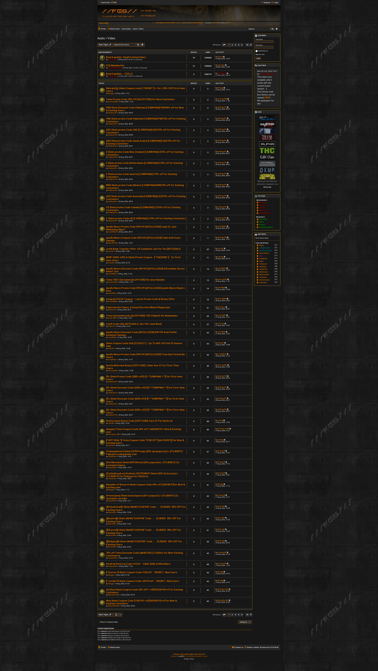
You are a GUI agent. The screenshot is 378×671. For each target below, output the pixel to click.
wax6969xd (112, 232)
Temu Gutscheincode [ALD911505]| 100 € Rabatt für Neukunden (141, 315)
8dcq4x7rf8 (112, 243)
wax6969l (111, 293)
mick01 (111, 251)
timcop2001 (112, 371)
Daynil (220, 57)
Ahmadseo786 (113, 434)
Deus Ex (139, 60)
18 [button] (247, 45)
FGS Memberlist (115, 65)
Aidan (261, 261)
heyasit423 (112, 558)
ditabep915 (112, 113)
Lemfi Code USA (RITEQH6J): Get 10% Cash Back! (134, 324)
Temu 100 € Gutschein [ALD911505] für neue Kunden (135, 279)
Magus (261, 245)
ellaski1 (111, 348)
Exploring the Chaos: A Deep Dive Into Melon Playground (138, 307)
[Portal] (150, 10)
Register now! (260, 54)
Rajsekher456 (113, 595)
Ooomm (262, 224)
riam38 (110, 423)
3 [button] (235, 45)
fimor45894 (112, 301)
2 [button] (232, 45)
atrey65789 (263, 269)
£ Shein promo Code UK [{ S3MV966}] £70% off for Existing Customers (146, 218)
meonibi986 (112, 102)
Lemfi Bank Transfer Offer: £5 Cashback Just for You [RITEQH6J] (143, 249)
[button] (224, 45)
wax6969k (112, 337)
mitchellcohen (264, 280)
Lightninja (262, 266)
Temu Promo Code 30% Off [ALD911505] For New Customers (140, 99)
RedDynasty (263, 272)
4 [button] (238, 45)
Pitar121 (111, 326)
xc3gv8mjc (112, 360)
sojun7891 (112, 318)
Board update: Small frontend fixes (126, 57)
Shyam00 (111, 456)
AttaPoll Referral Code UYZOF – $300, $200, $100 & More (138, 564)
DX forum (267, 187)
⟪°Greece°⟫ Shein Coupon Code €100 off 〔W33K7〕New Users (141, 572)
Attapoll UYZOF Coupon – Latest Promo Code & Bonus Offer (140, 299)
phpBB (181, 656)
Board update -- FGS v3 (119, 73)
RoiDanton (263, 210)
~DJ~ (261, 256)
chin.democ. (263, 219)
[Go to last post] (224, 57)
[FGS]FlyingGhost (265, 250)
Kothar (261, 222)
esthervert (263, 282)
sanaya (111, 263)
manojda (221, 65)
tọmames (112, 310)
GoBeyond (263, 264)
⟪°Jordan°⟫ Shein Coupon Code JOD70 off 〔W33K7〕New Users (142, 581)
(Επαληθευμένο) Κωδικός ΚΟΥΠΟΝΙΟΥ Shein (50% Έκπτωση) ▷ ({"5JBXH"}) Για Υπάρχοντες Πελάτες (142, 475)
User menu (261, 35)
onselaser (263, 277)
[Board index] (119, 14)
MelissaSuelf (264, 274)
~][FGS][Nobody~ (115, 68)
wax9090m (112, 274)
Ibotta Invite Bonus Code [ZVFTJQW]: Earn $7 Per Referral (139, 421)
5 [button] (241, 45)
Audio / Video (106, 38)
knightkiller (263, 258)
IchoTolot (262, 205)
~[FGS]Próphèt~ (265, 248)
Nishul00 (111, 512)
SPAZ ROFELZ (264, 253)
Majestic (262, 208)
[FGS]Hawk (112, 60)
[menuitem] (114, 2)
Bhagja (111, 93)
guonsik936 (112, 282)
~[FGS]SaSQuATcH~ (266, 227)
